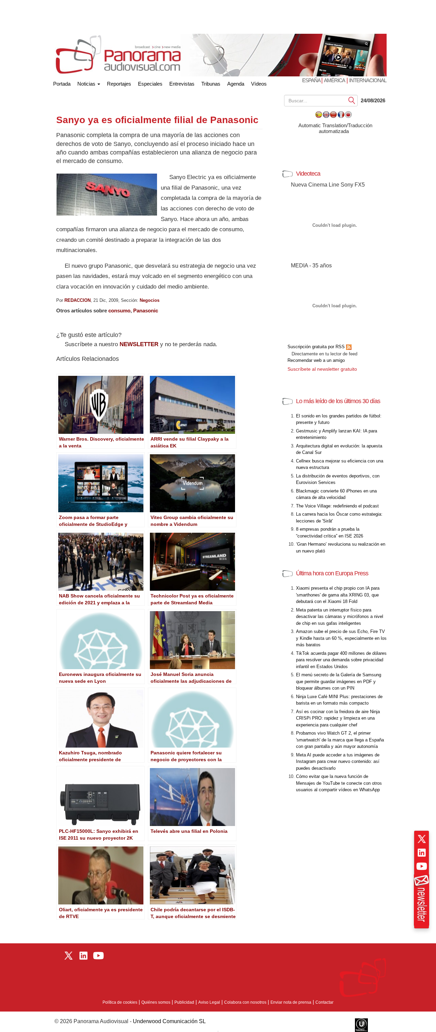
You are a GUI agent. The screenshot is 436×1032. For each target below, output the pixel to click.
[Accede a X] (421, 839)
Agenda (235, 84)
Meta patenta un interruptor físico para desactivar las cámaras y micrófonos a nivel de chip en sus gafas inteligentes (339, 616)
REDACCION (77, 300)
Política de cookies (120, 1002)
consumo (119, 310)
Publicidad (184, 1002)
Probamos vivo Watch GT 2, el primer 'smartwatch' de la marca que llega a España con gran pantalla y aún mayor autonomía (340, 740)
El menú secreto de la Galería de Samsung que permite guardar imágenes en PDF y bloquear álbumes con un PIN (338, 681)
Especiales (150, 84)
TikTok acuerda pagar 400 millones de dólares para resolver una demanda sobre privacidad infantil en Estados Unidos (341, 660)
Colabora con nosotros (245, 1002)
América (334, 80)
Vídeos (259, 84)
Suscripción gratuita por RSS (316, 346)
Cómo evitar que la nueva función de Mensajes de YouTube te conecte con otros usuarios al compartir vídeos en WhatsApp (339, 783)
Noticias (87, 84)
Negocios (149, 300)
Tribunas (210, 84)
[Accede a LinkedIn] (421, 852)
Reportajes (119, 84)
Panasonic (145, 310)
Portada (62, 82)
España (311, 80)
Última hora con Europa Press (332, 573)
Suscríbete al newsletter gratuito (322, 369)
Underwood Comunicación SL (169, 1021)
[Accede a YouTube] (421, 866)
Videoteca (308, 173)
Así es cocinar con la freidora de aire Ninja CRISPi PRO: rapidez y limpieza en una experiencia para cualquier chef (338, 718)
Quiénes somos (155, 1002)
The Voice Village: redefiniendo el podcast (337, 505)
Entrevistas (181, 84)
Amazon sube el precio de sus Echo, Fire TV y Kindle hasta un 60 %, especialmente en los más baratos (341, 638)
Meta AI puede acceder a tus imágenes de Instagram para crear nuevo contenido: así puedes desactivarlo (337, 761)
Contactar (324, 1002)
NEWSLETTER (139, 344)
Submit (352, 100)
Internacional (367, 80)
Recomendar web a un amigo (316, 360)
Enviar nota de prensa (290, 1002)
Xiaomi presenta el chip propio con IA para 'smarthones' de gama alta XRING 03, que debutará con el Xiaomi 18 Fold (337, 595)
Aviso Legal (209, 1002)
